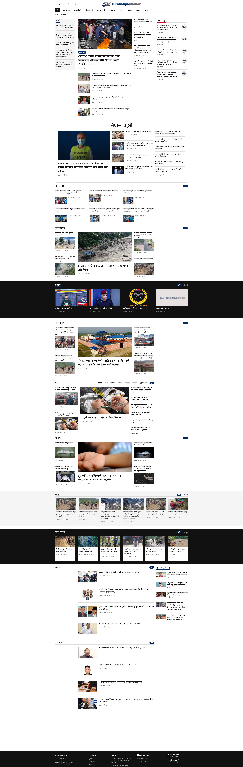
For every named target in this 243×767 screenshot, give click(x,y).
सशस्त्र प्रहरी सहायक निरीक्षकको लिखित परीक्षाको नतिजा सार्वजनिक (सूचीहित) (168, 51)
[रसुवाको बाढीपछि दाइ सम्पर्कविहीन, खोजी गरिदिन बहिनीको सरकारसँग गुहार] (161, 574)
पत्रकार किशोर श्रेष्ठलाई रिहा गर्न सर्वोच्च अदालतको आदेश (119, 572)
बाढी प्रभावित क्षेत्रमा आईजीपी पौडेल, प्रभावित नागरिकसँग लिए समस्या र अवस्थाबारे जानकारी (167, 40)
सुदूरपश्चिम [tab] (143, 383)
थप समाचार (134, 433)
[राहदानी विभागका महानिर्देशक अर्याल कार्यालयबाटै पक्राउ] (87, 669)
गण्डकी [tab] (120, 383)
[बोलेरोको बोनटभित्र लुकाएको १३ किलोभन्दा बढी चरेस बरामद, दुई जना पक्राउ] (118, 170)
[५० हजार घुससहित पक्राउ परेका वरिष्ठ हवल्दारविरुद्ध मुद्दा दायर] (87, 686)
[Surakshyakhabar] (121, 4)
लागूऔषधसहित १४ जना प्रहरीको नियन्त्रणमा (138, 132)
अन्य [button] (146, 10)
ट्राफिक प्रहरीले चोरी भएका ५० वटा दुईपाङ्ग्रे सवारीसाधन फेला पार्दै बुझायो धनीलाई (68, 192)
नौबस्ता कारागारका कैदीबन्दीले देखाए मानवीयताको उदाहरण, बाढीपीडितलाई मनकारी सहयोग (104, 363)
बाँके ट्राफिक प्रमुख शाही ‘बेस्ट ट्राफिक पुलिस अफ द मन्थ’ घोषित (137, 192)
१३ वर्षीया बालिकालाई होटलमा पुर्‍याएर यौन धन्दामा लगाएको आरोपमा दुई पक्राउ (142, 35)
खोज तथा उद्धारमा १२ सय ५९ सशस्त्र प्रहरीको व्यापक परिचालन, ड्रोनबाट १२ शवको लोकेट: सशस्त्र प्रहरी (168, 62)
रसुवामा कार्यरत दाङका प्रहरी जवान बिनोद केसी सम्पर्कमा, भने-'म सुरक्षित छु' (110, 98)
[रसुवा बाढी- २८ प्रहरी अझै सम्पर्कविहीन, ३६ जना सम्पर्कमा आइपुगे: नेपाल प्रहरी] (84, 112)
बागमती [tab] (112, 383)
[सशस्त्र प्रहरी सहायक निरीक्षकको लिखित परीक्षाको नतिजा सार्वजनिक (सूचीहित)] (184, 51)
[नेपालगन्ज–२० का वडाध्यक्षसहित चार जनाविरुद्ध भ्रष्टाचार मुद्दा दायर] (87, 652)
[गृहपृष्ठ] (57, 10)
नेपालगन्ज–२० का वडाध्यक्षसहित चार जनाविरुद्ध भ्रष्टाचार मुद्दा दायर (122, 647)
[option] (71, 301)
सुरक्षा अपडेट (66, 10)
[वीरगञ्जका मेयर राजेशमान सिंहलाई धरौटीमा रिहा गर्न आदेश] (87, 628)
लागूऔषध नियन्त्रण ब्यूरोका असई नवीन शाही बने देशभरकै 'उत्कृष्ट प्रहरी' (177, 585)
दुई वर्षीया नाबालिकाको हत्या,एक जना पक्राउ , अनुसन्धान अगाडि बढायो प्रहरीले (101, 478)
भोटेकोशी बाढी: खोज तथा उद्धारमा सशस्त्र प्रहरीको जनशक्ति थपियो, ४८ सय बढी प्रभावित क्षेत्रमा (111, 75)
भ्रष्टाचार (138, 10)
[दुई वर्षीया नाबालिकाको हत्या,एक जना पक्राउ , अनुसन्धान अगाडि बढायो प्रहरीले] (105, 457)
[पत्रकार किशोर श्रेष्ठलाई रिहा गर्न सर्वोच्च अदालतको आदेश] (87, 576)
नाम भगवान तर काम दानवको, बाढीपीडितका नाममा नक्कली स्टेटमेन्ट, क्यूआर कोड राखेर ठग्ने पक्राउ (83, 167)
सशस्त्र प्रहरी (101, 10)
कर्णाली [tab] (134, 383)
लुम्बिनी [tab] (127, 383)
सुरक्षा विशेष (78, 10)
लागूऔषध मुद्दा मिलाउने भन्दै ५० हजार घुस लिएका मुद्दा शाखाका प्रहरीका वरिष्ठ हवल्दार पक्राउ (126, 700)
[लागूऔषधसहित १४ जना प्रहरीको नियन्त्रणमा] (118, 135)
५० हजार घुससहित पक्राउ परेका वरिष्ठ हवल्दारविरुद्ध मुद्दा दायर (120, 682)
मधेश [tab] (106, 383)
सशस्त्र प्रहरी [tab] (161, 21)
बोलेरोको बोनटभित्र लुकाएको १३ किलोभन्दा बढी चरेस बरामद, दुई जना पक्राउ (139, 168)
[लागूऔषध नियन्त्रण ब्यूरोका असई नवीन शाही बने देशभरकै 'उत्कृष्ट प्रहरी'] (161, 584)
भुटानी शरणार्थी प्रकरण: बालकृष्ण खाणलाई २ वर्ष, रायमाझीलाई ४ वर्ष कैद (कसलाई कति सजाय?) (124, 590)
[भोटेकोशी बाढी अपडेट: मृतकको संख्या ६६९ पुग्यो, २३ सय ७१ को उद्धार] (118, 158)
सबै (185, 186)
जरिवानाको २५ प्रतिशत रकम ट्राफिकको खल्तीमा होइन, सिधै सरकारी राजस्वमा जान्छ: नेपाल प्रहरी (104, 210)
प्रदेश (122, 10)
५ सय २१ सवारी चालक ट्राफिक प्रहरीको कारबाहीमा (103, 191)
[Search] (187, 10)
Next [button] (186, 285)
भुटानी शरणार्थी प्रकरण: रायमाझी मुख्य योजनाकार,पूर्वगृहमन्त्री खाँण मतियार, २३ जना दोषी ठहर (126, 608)
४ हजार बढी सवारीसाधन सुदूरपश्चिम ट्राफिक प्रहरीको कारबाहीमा (70, 210)
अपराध (129, 10)
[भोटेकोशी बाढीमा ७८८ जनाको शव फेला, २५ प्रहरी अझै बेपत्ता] (105, 247)
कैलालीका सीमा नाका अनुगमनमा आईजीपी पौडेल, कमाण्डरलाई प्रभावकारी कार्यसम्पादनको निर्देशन (167, 74)
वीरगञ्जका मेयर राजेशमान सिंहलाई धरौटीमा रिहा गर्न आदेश (119, 623)
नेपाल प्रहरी (89, 10)
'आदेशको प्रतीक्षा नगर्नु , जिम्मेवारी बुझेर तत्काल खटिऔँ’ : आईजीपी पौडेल (143, 63)
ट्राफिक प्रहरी (113, 10)
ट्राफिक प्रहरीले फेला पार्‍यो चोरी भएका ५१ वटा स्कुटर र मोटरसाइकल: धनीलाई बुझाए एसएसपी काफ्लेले (138, 210)
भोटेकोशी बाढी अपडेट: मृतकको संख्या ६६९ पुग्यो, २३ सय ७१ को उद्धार (138, 156)
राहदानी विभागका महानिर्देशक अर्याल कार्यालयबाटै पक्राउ (118, 665)
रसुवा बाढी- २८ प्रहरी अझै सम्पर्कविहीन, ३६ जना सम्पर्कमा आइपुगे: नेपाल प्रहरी (110, 110)
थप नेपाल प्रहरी (159, 175)
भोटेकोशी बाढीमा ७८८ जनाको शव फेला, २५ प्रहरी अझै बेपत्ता (103, 268)
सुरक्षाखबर (160, 32)
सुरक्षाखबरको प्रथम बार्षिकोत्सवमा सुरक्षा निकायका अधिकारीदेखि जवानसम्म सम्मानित (121, 760)
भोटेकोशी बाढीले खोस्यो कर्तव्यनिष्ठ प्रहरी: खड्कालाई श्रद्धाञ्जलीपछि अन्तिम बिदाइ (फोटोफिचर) (99, 60)
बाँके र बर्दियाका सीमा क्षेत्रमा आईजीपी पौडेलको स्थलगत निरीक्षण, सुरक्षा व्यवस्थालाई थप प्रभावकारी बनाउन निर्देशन (143, 49)
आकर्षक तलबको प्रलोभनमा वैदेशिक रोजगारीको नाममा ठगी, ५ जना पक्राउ (143, 22)
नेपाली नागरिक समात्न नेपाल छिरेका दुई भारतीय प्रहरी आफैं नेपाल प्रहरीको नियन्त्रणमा (139, 144)
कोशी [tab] (100, 383)
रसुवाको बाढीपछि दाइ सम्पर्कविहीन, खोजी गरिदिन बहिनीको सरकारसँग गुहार (177, 575)
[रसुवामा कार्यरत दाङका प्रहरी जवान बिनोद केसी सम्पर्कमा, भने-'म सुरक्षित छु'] (84, 100)
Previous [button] (183, 285)
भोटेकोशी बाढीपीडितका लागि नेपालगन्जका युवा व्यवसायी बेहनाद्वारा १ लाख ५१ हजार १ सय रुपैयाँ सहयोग (111, 86)
